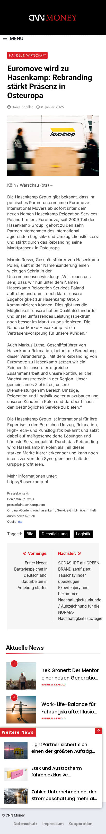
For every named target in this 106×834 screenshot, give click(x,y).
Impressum (53, 823)
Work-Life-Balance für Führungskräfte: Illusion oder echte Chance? (69, 712)
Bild (29, 533)
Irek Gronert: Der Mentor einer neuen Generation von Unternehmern (70, 678)
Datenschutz (25, 823)
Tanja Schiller (23, 106)
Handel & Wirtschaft (27, 55)
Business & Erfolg (53, 684)
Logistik (83, 533)
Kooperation (80, 823)
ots (20, 522)
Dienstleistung (55, 533)
